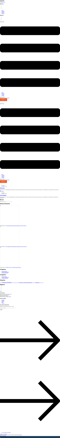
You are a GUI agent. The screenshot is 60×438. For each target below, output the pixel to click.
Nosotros (3, 11)
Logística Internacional (5, 272)
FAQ (2, 302)
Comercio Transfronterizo (5, 277)
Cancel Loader (2, 0)
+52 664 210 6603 (8, 296)
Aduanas (1, 282)
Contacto (3, 13)
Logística (21, 282)
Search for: (1, 201)
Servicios (3, 300)
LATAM (18, 282)
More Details (2, 191)
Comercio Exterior (4, 271)
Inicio (2, 10)
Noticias (3, 12)
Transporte (37, 282)
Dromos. (20, 434)
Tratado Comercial (41, 282)
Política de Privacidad (3, 435)
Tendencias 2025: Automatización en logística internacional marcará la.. (17, 246)
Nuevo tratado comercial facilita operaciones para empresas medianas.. (16, 225)
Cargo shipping (3, 195)
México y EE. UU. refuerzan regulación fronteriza (14, 267)
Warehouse (2, 188)
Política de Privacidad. (8, 432)
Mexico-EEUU (33, 282)
